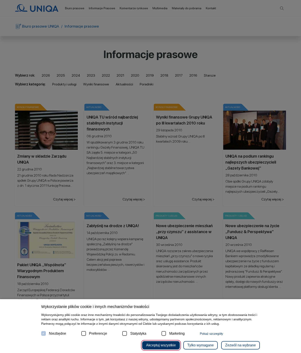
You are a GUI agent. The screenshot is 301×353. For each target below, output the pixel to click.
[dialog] (150, 176)
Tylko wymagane (200, 345)
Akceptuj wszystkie (161, 345)
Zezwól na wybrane (240, 345)
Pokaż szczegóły (211, 333)
